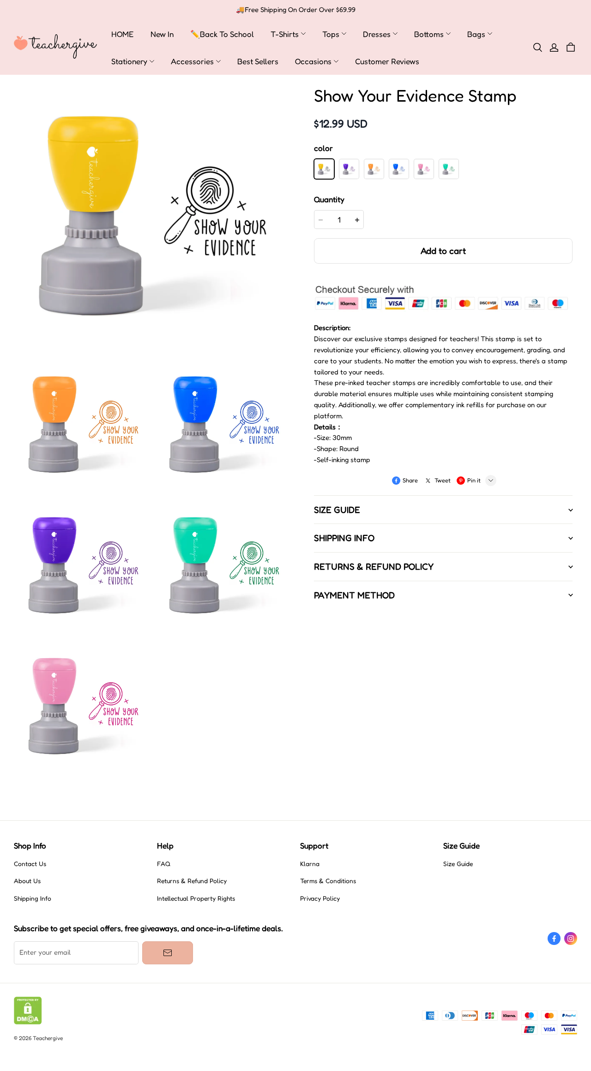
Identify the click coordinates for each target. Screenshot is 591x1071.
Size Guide (458, 863)
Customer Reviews (387, 61)
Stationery (129, 61)
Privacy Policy (320, 898)
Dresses (377, 34)
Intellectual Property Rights (196, 898)
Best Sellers (257, 61)
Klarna (310, 863)
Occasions (313, 61)
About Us (27, 880)
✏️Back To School (222, 34)
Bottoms (429, 34)
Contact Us (30, 863)
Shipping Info (32, 898)
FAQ (163, 863)
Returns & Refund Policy (192, 880)
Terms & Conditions (328, 880)
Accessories (192, 61)
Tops (330, 34)
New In (162, 34)
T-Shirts (285, 34)
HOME (122, 34)
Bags (476, 34)
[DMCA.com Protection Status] (28, 1022)
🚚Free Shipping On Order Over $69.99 (296, 10)
